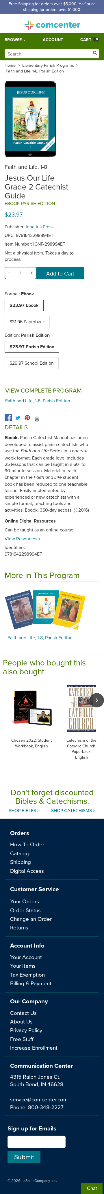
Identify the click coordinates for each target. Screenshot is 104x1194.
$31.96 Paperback (27, 321)
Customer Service (34, 889)
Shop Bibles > (24, 810)
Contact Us (23, 1013)
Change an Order (31, 919)
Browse (13, 40)
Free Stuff (22, 1039)
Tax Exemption (27, 974)
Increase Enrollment (33, 1047)
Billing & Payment (30, 983)
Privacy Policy (26, 1030)
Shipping (20, 862)
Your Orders (24, 901)
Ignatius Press (39, 226)
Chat (92, 1188)
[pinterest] (27, 417)
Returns (19, 927)
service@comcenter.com (39, 1099)
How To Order (27, 844)
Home (10, 65)
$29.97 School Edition (32, 363)
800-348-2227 (46, 1107)
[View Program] (52, 609)
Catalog (19, 853)
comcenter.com (52, 23)
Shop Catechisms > (73, 810)
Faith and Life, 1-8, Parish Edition (35, 71)
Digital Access (27, 871)
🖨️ (37, 419)
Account (53, 40)
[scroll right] (97, 700)
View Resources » (22, 538)
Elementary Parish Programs (48, 65)
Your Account (26, 957)
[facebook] (8, 417)
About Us (21, 1021)
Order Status (25, 910)
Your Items (23, 965)
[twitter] (17, 417)
